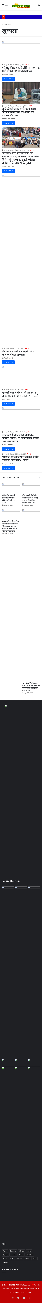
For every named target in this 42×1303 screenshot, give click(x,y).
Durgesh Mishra (9, 65)
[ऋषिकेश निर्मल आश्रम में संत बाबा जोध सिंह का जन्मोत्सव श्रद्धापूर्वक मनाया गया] (31, 595)
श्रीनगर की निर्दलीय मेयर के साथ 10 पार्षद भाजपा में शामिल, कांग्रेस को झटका (30, 499)
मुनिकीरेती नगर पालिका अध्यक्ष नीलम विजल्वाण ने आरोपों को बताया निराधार (19, 112)
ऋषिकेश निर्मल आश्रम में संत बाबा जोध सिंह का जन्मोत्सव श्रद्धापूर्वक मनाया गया (31, 687)
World (34, 1259)
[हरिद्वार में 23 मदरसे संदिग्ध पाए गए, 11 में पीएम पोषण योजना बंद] (21, 51)
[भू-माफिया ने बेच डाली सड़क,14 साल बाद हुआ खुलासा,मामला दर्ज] (21, 376)
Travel (27, 1259)
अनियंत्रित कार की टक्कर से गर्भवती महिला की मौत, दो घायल (9, 499)
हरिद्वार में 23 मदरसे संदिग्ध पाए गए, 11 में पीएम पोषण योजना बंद (21, 69)
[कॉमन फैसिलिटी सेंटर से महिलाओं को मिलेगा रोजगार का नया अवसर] (34, 972)
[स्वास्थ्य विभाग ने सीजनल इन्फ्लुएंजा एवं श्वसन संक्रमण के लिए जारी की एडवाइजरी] (8, 972)
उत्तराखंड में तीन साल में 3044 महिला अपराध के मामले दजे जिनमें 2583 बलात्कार (20, 438)
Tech (11, 1259)
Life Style (30, 1255)
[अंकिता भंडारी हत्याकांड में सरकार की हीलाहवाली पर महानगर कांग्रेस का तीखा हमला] (21, 1062)
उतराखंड (5, 1263)
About (5, 1251)
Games (21, 1255)
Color (29, 1251)
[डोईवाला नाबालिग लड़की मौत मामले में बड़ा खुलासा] (21, 260)
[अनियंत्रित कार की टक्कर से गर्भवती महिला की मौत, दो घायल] (11, 488)
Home (5, 24)
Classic (21, 1251)
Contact (30, 1292)
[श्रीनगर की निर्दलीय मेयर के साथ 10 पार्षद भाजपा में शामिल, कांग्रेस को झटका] (31, 488)
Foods (14, 1255)
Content (5, 1255)
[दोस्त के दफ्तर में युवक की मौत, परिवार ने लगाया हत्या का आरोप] (8, 1070)
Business (13, 1251)
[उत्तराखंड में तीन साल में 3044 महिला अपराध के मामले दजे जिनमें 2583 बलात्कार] (21, 418)
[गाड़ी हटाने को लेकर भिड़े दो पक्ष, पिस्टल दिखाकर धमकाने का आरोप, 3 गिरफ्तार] (34, 1152)
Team (5, 1259)
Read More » (8, 79)
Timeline (19, 1259)
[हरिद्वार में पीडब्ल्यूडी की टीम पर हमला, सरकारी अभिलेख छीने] (21, 972)
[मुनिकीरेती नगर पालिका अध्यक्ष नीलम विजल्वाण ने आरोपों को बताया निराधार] (21, 93)
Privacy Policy (20, 1292)
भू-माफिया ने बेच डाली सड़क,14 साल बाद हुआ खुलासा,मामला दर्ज (20, 394)
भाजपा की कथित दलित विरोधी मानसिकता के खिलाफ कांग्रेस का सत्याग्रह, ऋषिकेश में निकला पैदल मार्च (10, 526)
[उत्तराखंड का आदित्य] (21, 5)
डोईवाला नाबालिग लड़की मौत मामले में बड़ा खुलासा (18, 353)
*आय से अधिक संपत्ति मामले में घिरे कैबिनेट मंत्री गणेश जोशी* (20, 459)
